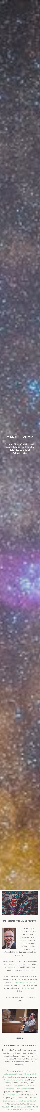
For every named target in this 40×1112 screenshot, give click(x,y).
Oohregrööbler (14, 1095)
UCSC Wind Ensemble (27, 1100)
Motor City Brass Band (22, 1106)
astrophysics (10, 967)
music (27, 988)
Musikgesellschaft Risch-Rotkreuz (16, 1074)
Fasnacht (24, 1089)
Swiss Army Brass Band (13, 1080)
